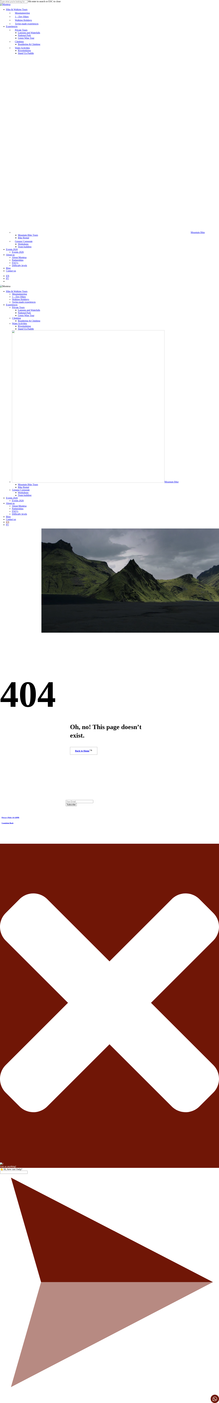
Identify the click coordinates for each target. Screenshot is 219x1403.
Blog (8, 516)
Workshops (23, 492)
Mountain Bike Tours (28, 484)
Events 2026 (12, 498)
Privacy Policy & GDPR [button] (10, 817)
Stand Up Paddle (26, 329)
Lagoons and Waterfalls (29, 310)
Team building (24, 495)
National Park (24, 312)
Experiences (11, 304)
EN (7, 522)
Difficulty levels (19, 514)
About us (10, 503)
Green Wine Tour (26, 315)
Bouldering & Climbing (29, 321)
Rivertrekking (24, 326)
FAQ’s (15, 511)
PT (7, 524)
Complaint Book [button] (7, 823)
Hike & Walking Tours (16, 291)
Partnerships (17, 508)
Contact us (11, 519)
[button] (83, 751)
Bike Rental (23, 487)
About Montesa (19, 506)
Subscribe (71, 805)
